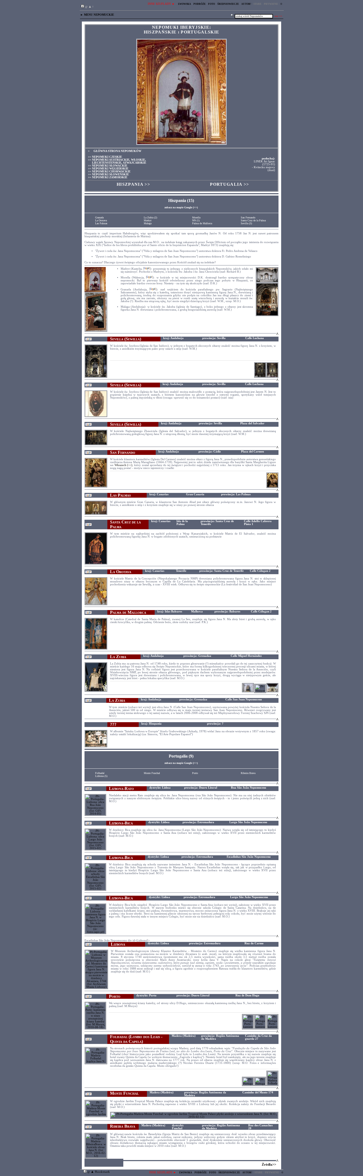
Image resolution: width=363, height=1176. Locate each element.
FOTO (211, 4)
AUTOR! (246, 4)
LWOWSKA (184, 4)
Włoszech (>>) (124, 465)
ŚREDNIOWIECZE (228, 4)
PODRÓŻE (199, 4)
